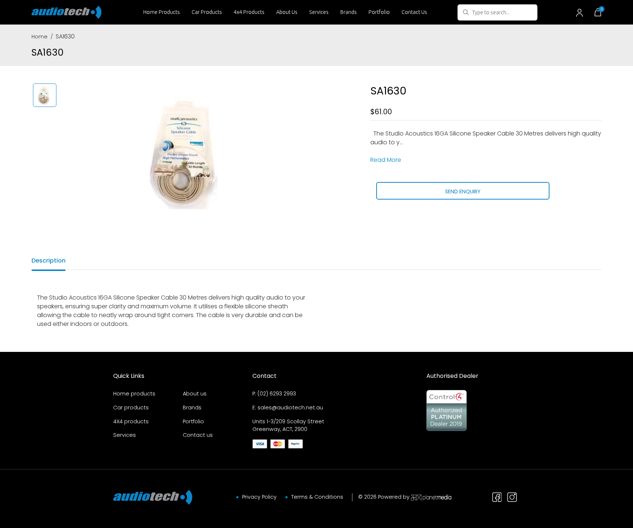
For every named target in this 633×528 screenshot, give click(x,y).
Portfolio (379, 12)
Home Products (161, 12)
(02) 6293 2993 (277, 393)
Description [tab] (49, 260)
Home (40, 36)
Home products (134, 393)
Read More (385, 160)
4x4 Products (249, 12)
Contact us (198, 435)
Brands (348, 12)
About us (195, 393)
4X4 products (131, 421)
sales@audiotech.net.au (290, 407)
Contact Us (414, 12)
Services (319, 12)
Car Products (207, 12)
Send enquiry (463, 191)
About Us (286, 12)
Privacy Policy (259, 497)
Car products (131, 407)
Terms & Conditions (317, 497)
